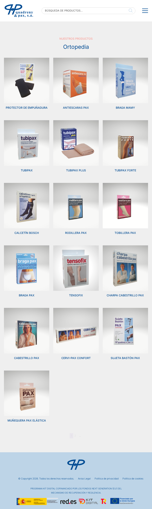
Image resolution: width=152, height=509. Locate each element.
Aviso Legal (84, 478)
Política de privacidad (107, 478)
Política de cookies (133, 478)
